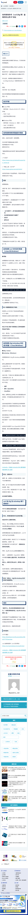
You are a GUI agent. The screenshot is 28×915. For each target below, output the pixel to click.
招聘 (12, 733)
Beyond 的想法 (5, 878)
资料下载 (20, 2)
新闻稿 (17, 886)
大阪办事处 (5, 23)
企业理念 (4, 874)
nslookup (9, 30)
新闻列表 (17, 885)
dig (6, 30)
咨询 (15, 2)
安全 (23, 729)
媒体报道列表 (18, 888)
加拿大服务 (18, 878)
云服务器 (4, 885)
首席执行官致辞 (5, 876)
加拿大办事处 (16, 752)
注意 (17, 882)
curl (13, 30)
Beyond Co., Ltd (14, 693)
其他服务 (4, 888)
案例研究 (5, 882)
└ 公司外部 (7, 741)
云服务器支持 (18, 873)
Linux (15, 30)
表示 (7, 53)
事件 (4, 737)
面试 (18, 733)
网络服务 (16, 729)
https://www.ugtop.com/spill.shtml (12, 169)
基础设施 (13, 725)
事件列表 (17, 890)
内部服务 (17, 876)
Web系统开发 (6, 729)
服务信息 (18, 870)
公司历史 (4, 880)
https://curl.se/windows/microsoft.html (13, 646)
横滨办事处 (15, 748)
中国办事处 (6, 756)
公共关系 (5, 733)
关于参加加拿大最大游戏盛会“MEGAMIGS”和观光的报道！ (11, 705)
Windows (19, 30)
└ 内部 (15, 741)
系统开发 (17, 874)
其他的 (14, 756)
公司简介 (5, 870)
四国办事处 (6, 752)
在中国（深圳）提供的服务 (21, 880)
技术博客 (5, 725)
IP (4, 30)
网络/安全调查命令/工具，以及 (11, 699)
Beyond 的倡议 (6, 893)
